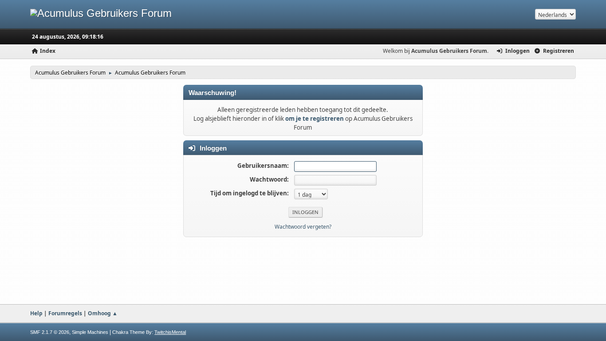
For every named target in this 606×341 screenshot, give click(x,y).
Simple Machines (90, 332)
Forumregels (65, 313)
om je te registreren (314, 119)
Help (36, 313)
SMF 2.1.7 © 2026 (49, 332)
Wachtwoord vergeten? (303, 226)
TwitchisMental (170, 332)
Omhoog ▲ (103, 313)
